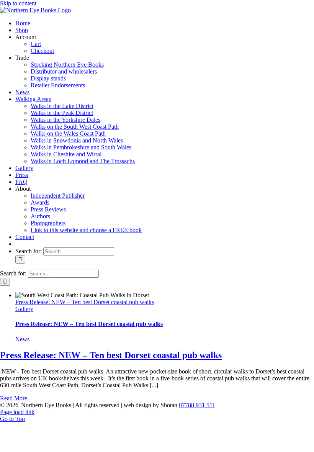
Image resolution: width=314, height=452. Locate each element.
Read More (13, 398)
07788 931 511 (197, 405)
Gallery (24, 309)
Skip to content (18, 3)
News (22, 339)
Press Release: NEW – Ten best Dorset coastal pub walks (84, 302)
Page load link (17, 412)
